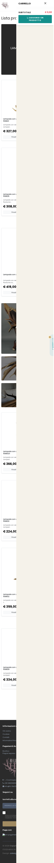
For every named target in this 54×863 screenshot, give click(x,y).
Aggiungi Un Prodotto (36, 19)
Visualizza (15, 137)
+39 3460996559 (11, 783)
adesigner (15, 853)
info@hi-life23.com (12, 786)
